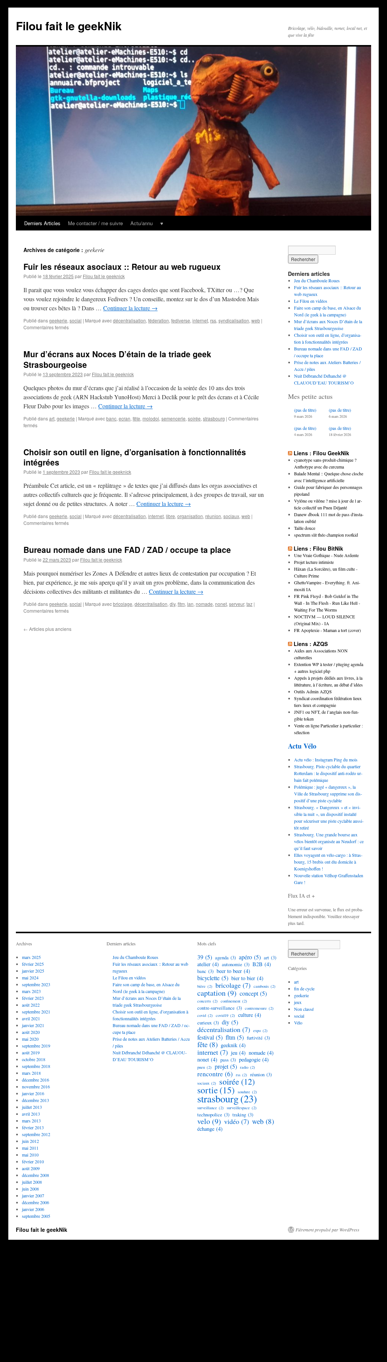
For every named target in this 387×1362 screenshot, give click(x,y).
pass (228, 1059)
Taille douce (304, 528)
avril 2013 (31, 1114)
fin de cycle (304, 988)
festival (210, 1037)
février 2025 (33, 964)
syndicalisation (233, 320)
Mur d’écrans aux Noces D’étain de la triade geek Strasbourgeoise (117, 359)
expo (260, 1030)
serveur (236, 604)
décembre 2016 (35, 1080)
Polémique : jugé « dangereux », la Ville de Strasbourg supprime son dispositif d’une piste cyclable (328, 793)
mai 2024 (30, 977)
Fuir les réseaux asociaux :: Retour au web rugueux (122, 266)
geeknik (233, 1045)
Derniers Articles (42, 223)
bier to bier (247, 978)
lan (190, 604)
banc (111, 418)
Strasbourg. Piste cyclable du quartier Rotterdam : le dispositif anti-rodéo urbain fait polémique (328, 773)
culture (249, 1015)
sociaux (231, 516)
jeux (298, 1002)
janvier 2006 (33, 1209)
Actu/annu (141, 223)
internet (200, 320)
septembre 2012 (36, 1134)
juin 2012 (30, 1141)
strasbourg (214, 418)
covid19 (225, 1015)
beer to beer (233, 971)
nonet (221, 604)
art (51, 418)
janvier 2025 (33, 971)
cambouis (265, 986)
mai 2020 (30, 1039)
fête (136, 418)
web (255, 320)
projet (226, 1066)
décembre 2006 (35, 1202)
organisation (190, 516)
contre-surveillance (219, 1007)
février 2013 (33, 1127)
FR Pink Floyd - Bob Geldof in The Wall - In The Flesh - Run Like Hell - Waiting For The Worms (327, 603)
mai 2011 (30, 1148)
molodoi (150, 418)
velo (209, 1121)
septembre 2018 (36, 1066)
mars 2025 (31, 957)
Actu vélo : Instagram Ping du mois (326, 759)
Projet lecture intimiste (314, 562)
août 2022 (31, 1005)
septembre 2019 (36, 1046)
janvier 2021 (33, 1025)
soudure (247, 1091)
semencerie (173, 418)
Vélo (298, 1023)
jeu (238, 1052)
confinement (234, 1001)
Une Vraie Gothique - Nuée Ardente (326, 555)
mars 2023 (31, 991)
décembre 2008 (35, 1175)
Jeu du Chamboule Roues (317, 280)
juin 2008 (30, 1189)
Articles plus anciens (47, 629)
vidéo (236, 1121)
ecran (124, 418)
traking (242, 1114)
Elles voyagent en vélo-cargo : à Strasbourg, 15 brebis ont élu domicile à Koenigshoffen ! (328, 862)
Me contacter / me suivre (95, 223)
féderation (158, 320)
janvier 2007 (33, 1195)
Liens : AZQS (311, 644)
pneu (204, 1067)
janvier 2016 (33, 1093)
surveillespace (242, 1107)
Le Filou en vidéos (310, 301)
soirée (194, 418)
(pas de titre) (305, 410)
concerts (207, 1001)
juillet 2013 (32, 1107)
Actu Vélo (302, 746)
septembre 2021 (36, 1012)
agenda (225, 957)
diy (172, 604)
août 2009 (31, 1168)
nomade (204, 604)
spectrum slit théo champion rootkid (326, 535)
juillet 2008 (32, 1182)
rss (213, 320)
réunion (213, 516)
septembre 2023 (36, 984)
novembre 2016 (36, 1086)
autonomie (235, 964)
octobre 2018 (33, 1059)
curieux (208, 1022)
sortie (216, 1089)
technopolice (213, 1114)
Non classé (304, 1009)
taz (249, 604)
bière (204, 986)
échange (210, 1128)
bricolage (122, 604)
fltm (181, 604)
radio (247, 1067)
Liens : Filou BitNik (318, 548)
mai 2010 (30, 1155)
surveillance (210, 1107)
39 (204, 957)
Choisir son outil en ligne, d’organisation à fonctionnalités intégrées (134, 457)
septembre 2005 (36, 1216)
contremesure (259, 1008)
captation (217, 993)
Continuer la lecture (130, 308)
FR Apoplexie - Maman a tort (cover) (327, 630)
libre (170, 516)
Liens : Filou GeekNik (321, 453)
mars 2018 (31, 1073)
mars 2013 (31, 1121)
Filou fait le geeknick (104, 276)
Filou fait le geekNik (69, 25)
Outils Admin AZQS (313, 691)
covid (205, 1015)
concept (253, 993)
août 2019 (31, 1052)
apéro (250, 957)
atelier (208, 964)
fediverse (180, 320)
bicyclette (212, 977)
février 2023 (33, 998)
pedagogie (254, 1059)
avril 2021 (31, 1018)
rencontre (215, 1074)
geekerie (58, 320)
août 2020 (31, 1032)
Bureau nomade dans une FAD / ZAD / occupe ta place (127, 549)
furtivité (258, 1037)
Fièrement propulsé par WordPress (327, 1230)
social (76, 320)
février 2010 (33, 1161)
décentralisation (129, 320)
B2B (261, 964)
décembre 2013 (35, 1100)
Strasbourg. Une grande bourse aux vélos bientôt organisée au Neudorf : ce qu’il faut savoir (329, 841)
